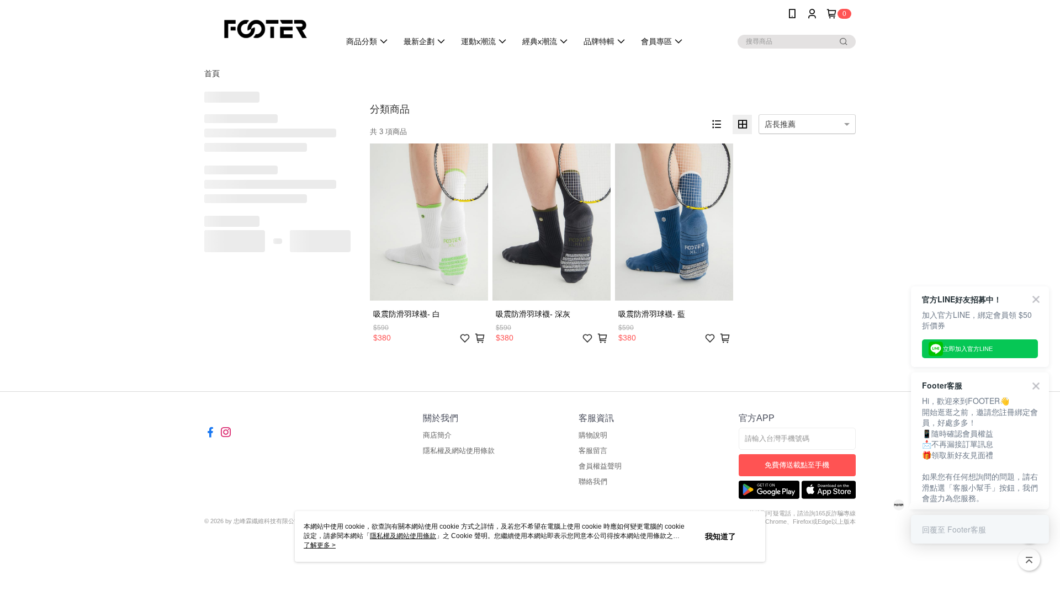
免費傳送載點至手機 (797, 465)
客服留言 (593, 450)
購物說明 (593, 435)
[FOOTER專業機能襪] (265, 29)
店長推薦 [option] (780, 124)
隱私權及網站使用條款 (459, 450)
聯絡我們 (593, 481)
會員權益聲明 (600, 466)
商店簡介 (437, 435)
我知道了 (720, 536)
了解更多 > (320, 545)
